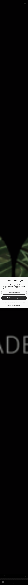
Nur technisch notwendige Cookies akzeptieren (14, 302)
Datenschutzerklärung (17, 305)
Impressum (8, 305)
